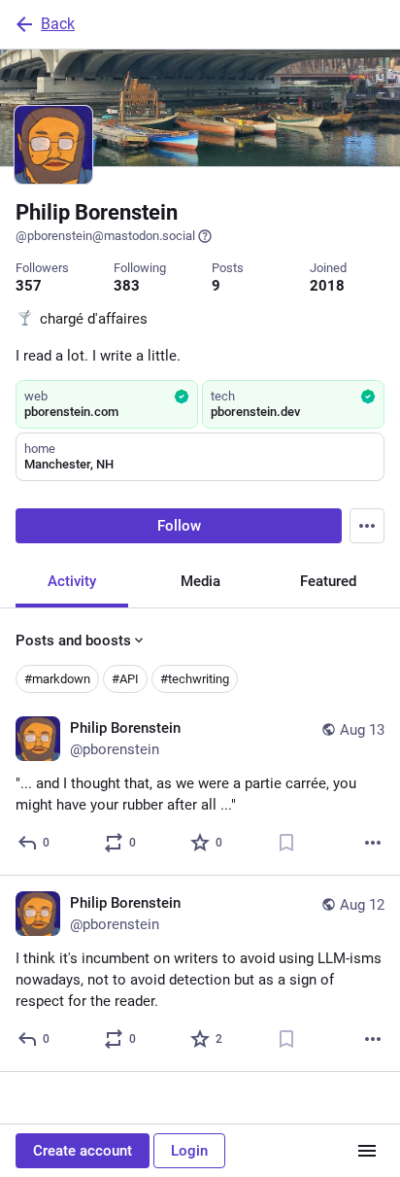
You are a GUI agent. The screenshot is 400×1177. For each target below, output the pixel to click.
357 (29, 285)
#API (125, 679)
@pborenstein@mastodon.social (105, 235)
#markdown (57, 679)
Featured (328, 581)
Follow (179, 526)
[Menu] (367, 525)
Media (200, 581)
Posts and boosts (73, 640)
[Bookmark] (286, 842)
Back (58, 24)
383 (127, 285)
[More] (372, 842)
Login (189, 1151)
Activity (72, 581)
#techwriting (194, 679)
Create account (82, 1151)
